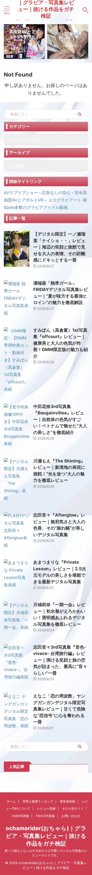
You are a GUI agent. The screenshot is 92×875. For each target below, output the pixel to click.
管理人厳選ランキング (37, 801)
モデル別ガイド (73, 808)
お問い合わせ (71, 816)
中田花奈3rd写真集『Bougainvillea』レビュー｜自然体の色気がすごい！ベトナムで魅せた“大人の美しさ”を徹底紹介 (60, 419)
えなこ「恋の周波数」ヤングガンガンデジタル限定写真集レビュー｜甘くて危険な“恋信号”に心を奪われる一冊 (59, 708)
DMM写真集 (20, 816)
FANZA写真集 (45, 816)
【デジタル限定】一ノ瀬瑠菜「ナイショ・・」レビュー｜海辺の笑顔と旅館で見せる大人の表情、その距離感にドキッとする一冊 (59, 246)
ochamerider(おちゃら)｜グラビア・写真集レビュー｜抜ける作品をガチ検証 (46, 836)
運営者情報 (67, 801)
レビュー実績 (46, 808)
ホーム (11, 801)
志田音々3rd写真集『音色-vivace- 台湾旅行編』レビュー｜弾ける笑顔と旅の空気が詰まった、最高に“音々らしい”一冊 (60, 660)
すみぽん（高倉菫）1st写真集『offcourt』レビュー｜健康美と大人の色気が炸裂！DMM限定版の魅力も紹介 (60, 343)
